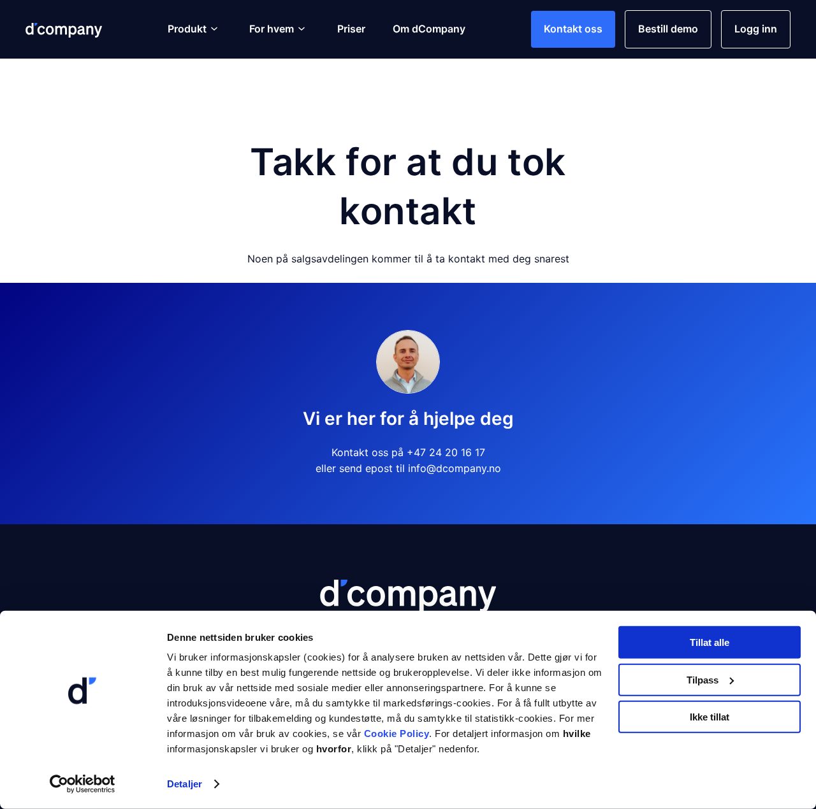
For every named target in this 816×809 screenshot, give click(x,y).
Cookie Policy (397, 733)
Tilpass (702, 679)
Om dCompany (429, 28)
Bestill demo (668, 28)
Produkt (187, 28)
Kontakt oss (573, 28)
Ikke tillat (709, 717)
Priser (351, 28)
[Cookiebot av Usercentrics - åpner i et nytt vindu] (82, 784)
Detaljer (184, 783)
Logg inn (755, 28)
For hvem (271, 28)
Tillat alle (709, 642)
